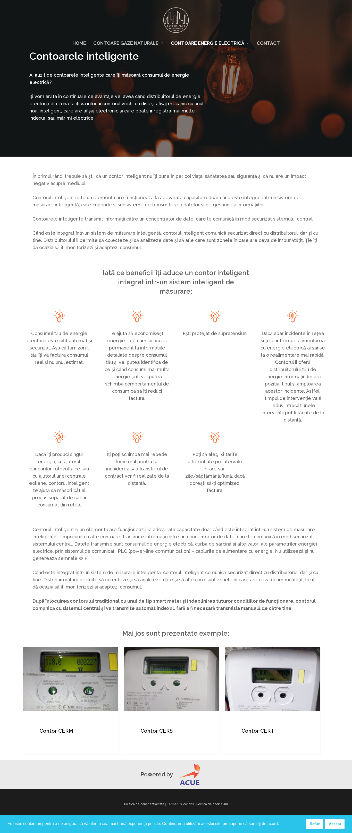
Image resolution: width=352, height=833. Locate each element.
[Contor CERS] (171, 700)
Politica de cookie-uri (212, 804)
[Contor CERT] (272, 700)
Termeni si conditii (180, 804)
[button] (280, 824)
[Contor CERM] (70, 700)
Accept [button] (335, 824)
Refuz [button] (315, 824)
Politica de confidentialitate (144, 804)
